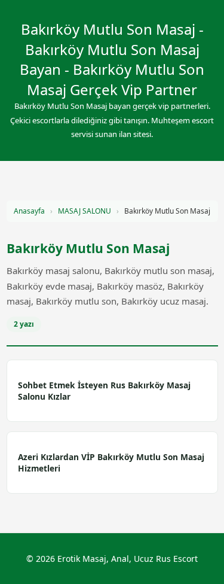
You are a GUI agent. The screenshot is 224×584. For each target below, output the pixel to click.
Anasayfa (29, 211)
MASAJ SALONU (84, 211)
